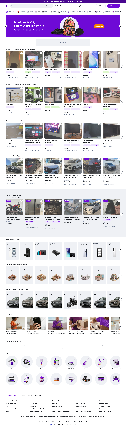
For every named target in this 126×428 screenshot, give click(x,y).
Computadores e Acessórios (13, 408)
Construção (108, 11)
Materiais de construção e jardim (61, 411)
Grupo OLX (89, 416)
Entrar (100, 5)
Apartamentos (56, 401)
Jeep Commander (35, 345)
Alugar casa (90, 348)
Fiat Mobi (79, 345)
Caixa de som (9, 348)
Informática (118, 11)
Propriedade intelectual (62, 416)
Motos (7, 406)
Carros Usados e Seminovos (13, 403)
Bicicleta (54, 348)
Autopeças (63, 11)
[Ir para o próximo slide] (121, 66)
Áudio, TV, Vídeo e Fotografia (37, 408)
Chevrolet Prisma (57, 345)
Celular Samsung (99, 345)
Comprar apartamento (62, 348)
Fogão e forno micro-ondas (25, 348)
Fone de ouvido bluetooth (38, 348)
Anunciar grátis (115, 5)
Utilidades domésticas (105, 403)
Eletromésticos (33, 403)
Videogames (32, 406)
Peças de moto (103, 408)
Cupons (31, 11)
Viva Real (102, 416)
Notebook (15, 348)
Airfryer (105, 345)
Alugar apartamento (73, 348)
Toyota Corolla (65, 345)
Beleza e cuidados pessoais (83, 411)
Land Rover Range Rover (46, 345)
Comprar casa (83, 348)
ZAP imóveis (96, 416)
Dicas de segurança (30, 416)
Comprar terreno (98, 348)
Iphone (92, 345)
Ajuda (22, 416)
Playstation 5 (112, 345)
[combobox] (31, 6)
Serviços (54, 408)
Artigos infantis (80, 401)
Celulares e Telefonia (11, 401)
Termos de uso (39, 416)
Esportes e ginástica (81, 408)
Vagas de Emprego (57, 406)
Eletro (98, 11)
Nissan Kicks (72, 345)
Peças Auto (55, 403)
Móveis (91, 11)
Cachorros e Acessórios (35, 411)
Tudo (38, 12)
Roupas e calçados (81, 406)
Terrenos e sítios (80, 403)
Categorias (11, 11)
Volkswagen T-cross (25, 345)
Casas (7, 411)
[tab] (13, 395)
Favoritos (22, 11)
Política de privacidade (50, 416)
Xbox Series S (48, 348)
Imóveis (46, 11)
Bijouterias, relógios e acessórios (108, 401)
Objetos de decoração (105, 411)
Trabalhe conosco (81, 416)
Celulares (72, 11)
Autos (54, 11)
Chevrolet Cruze (85, 345)
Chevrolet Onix (9, 345)
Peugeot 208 (16, 345)
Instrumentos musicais (105, 406)
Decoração (82, 11)
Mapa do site (72, 416)
